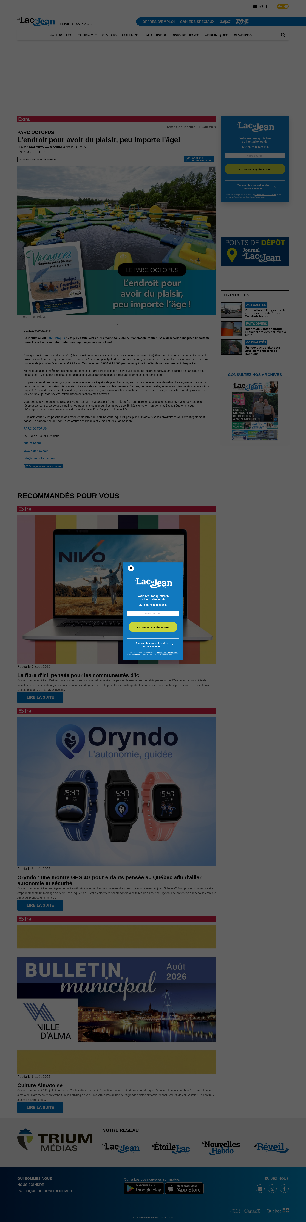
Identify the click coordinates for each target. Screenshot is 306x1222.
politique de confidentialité (167, 652)
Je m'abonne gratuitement (153, 626)
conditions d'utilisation (141, 655)
